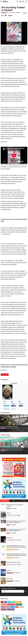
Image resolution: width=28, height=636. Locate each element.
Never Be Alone (9, 537)
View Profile (6, 405)
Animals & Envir (19, 604)
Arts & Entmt (3, 604)
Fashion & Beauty (11, 604)
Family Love (8, 513)
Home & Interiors (11, 609)
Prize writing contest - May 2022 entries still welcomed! (14, 505)
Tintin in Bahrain (9, 578)
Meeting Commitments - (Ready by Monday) (8, 426)
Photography (3, 609)
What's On (21, 606)
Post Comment (5, 374)
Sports (5, 602)
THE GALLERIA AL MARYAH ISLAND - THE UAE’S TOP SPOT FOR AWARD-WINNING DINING (16, 522)
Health (13, 602)
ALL (2, 602)
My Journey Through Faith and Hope (13, 562)
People (8, 606)
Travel (9, 602)
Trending (5, 500)
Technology (19, 602)
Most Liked (23, 500)
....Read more (13, 409)
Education (3, 606)
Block (20, 405)
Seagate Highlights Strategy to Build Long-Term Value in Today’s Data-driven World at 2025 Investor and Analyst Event (16, 547)
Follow (13, 405)
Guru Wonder (11, 12)
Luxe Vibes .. (8, 570)
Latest (14, 500)
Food (17, 606)
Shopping (12, 606)
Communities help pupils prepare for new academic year (11, 449)
